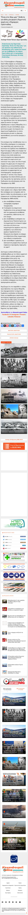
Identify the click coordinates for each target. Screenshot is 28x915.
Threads (22, 314)
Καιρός (20, 882)
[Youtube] (20, 902)
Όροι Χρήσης (8, 892)
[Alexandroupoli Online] (14, 7)
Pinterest (17, 317)
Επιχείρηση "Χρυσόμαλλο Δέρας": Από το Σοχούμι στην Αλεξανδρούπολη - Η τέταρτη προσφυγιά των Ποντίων (13, 400)
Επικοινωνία (20, 892)
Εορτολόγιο (7, 887)
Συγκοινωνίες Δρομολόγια (20, 885)
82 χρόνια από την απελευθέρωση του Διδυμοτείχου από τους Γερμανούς (12, 355)
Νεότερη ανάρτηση (14, 330)
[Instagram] (12, 902)
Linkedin (10, 317)
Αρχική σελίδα (14, 337)
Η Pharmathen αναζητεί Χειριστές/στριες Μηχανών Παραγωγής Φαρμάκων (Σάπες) (16, 658)
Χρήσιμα (8, 890)
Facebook (5, 314)
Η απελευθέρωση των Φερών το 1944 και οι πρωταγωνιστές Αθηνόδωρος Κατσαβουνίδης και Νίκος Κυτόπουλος (14, 369)
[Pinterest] (16, 902)
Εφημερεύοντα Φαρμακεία (7, 885)
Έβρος (6, 14)
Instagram (15, 314)
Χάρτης (20, 887)
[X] (6, 902)
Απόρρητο (20, 890)
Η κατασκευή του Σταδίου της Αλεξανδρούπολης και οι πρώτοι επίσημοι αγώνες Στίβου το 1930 (13, 385)
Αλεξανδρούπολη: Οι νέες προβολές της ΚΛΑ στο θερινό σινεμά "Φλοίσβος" (16, 602)
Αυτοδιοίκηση (11, 14)
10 (4, 841)
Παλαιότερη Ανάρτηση (14, 334)
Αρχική (2, 14)
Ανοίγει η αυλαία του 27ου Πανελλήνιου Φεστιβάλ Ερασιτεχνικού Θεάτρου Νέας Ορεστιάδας (17, 641)
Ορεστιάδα (17, 14)
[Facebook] (2, 902)
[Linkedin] (9, 902)
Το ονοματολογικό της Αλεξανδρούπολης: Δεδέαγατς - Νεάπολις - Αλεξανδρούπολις (13, 431)
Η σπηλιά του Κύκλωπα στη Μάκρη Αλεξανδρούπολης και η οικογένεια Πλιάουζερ (14, 416)
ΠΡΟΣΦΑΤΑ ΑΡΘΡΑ (8, 595)
